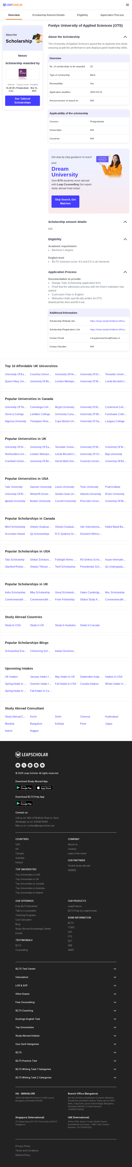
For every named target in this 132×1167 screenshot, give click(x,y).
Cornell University (65, 501)
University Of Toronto (16, 407)
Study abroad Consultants (16, 716)
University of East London (16, 374)
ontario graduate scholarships (66, 526)
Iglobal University (15, 501)
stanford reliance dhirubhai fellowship (16, 566)
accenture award (15, 534)
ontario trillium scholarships (41, 566)
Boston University (40, 501)
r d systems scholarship (66, 534)
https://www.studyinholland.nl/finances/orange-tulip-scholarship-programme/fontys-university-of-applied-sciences (109, 321)
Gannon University (41, 487)
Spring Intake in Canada (16, 691)
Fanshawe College (116, 414)
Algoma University (15, 421)
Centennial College (116, 407)
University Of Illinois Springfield (16, 494)
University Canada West (66, 414)
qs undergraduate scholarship (116, 566)
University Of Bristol (116, 461)
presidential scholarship (91, 566)
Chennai (85, 716)
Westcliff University (41, 494)
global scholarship (41, 559)
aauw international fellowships (116, 559)
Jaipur (108, 723)
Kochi (33, 716)
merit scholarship (15, 526)
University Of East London (41, 447)
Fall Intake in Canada (41, 691)
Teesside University (116, 374)
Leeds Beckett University (116, 381)
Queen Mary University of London (16, 381)
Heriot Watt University (66, 461)
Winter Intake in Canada (116, 683)
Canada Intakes (89, 683)
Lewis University (64, 487)
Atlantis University (90, 494)
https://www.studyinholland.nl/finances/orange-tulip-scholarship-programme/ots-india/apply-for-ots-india (109, 329)
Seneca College (14, 414)
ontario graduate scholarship (41, 526)
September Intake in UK (91, 676)
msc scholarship (114, 592)
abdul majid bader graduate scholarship (116, 526)
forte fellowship (65, 599)
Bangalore (36, 723)
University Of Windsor (91, 414)
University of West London (91, 381)
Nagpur (34, 730)
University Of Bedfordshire (41, 461)
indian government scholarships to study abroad (66, 651)
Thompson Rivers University (41, 421)
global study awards (91, 599)
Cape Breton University (66, 421)
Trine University (89, 487)
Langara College (115, 421)
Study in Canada (90, 625)
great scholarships (66, 592)
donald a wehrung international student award (91, 534)
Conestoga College (41, 407)
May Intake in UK (65, 676)
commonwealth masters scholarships (16, 599)
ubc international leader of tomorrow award (91, 526)
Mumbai (9, 723)
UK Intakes (11, 676)
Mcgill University (64, 407)
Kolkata (59, 723)
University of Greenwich (91, 374)
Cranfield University (16, 461)
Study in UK (37, 625)
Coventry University (41, 374)
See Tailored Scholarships (22, 100)
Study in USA (13, 625)
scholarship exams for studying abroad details (16, 651)
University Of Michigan (116, 501)
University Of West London (116, 447)
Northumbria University (16, 454)
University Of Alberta (91, 407)
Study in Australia (65, 625)
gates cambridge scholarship (91, 592)
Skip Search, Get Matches (65, 201)
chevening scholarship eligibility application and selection (41, 651)
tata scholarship (14, 559)
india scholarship (15, 592)
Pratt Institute (112, 487)
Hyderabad (111, 716)
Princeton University (91, 501)
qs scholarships (39, 534)
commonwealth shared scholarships (41, 599)
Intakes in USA (114, 676)
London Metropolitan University (66, 381)
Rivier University (114, 494)
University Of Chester (91, 454)
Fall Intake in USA (65, 683)
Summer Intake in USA (41, 683)
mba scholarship (40, 592)
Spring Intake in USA (16, 683)
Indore (8, 730)
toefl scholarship (65, 566)
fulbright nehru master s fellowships (66, 559)
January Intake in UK (41, 676)
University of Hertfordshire (66, 374)
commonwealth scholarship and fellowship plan (116, 599)
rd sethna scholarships (91, 559)
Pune (83, 723)
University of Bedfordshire (41, 381)
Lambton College (40, 414)
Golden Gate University (66, 494)
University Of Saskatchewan (91, 421)
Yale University (14, 487)
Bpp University (113, 454)
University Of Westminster (91, 447)
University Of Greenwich (16, 447)
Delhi (58, 716)
